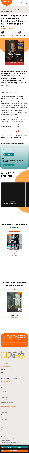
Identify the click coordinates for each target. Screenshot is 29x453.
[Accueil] (6, 3)
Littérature (8, 7)
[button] (14, 447)
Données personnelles (7, 436)
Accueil (2, 7)
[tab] (4, 92)
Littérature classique (16, 7)
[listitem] (2, 378)
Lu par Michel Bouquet (11, 32)
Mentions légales (5, 440)
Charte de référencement (8, 444)
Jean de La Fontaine (7, 28)
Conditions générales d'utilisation (10, 442)
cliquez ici (15, 340)
